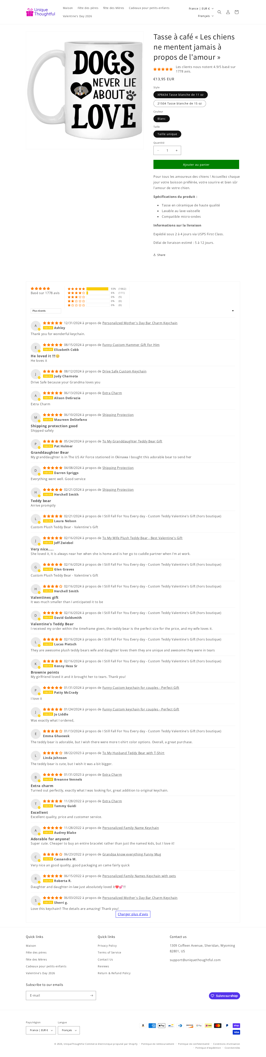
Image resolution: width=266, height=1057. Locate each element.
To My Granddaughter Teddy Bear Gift (132, 441)
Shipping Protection (118, 415)
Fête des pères (36, 952)
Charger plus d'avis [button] (133, 914)
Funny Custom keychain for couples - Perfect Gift (140, 688)
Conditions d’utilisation (226, 1043)
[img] (45, 288)
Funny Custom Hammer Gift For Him (131, 345)
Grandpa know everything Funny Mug (131, 854)
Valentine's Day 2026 (40, 973)
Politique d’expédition (208, 1047)
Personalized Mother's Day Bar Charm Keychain (140, 323)
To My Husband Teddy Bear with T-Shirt (133, 753)
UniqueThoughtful (74, 1043)
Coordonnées (232, 1047)
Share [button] (161, 255)
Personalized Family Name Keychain (130, 828)
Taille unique (167, 134)
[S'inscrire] (91, 995)
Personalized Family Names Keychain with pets (139, 876)
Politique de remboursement (157, 1043)
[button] (219, 12)
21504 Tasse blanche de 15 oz (180, 103)
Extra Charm (112, 393)
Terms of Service (109, 952)
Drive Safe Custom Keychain (124, 371)
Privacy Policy (107, 945)
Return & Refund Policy (114, 973)
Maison (31, 945)
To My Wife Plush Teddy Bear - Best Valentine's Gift (142, 538)
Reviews (103, 966)
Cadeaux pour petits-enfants (46, 966)
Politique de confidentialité (194, 1043)
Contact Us (105, 959)
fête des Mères (36, 959)
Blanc (162, 118)
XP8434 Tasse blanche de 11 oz (181, 94)
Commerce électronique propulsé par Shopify (111, 1043)
